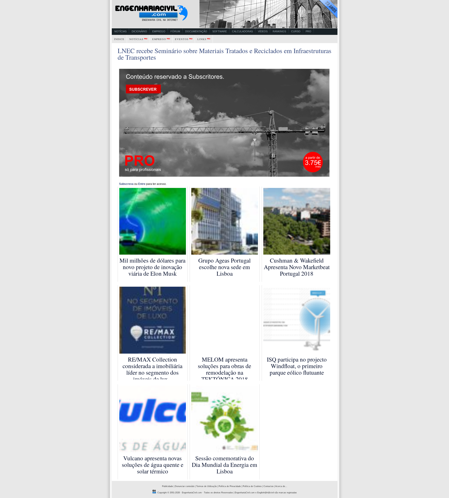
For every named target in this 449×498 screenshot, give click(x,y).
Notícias (120, 31)
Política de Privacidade (230, 486)
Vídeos (263, 31)
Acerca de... (281, 486)
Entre (141, 184)
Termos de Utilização (206, 486)
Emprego (158, 31)
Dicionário (139, 31)
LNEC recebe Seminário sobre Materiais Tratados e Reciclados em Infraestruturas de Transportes (224, 54)
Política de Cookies (252, 486)
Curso (296, 31)
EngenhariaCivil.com (192, 492)
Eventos (181, 39)
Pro (308, 31)
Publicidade (167, 486)
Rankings (279, 31)
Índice (119, 39)
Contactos (269, 486)
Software (219, 31)
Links (201, 39)
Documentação (196, 31)
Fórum (175, 31)
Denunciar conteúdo (184, 486)
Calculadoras (242, 31)
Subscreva (126, 184)
